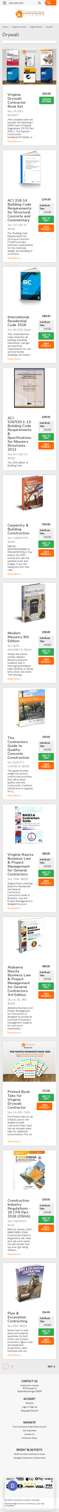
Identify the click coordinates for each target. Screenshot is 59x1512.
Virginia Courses (19, 27)
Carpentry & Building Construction (18, 529)
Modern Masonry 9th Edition (18, 637)
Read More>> (14, 141)
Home (5, 27)
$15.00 (47, 328)
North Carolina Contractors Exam (29, 1454)
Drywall (49, 27)
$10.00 (47, 212)
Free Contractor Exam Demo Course (29, 1427)
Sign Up (33, 1407)
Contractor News (29, 1438)
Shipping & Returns (29, 1410)
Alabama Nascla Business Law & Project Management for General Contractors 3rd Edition (19, 981)
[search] (39, 3)
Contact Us (29, 1434)
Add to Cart (46, 219)
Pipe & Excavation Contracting (17, 1317)
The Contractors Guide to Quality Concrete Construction (18, 748)
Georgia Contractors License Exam (30, 1458)
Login (24, 1407)
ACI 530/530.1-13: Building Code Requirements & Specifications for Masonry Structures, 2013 (19, 433)
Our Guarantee (29, 1430)
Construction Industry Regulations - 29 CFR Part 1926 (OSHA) (19, 1208)
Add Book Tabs (45, 207)
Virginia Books (36, 27)
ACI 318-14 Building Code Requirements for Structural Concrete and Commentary (19, 210)
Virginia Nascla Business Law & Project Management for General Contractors (20, 864)
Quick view (29, 81)
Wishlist (29, 1403)
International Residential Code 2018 (18, 321)
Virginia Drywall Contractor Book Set (17, 100)
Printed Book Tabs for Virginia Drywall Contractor (19, 1100)
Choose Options (46, 100)
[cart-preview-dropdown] (51, 2)
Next (50, 1366)
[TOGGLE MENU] (4, 2)
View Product (46, 228)
